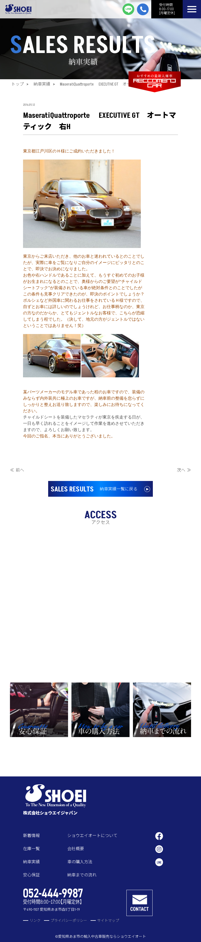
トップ (17, 84)
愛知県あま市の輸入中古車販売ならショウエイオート (102, 936)
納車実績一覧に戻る (94, 489)
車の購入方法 (79, 862)
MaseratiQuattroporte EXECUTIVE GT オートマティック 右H (113, 84)
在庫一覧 (31, 849)
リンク (35, 920)
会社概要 (75, 849)
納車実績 (42, 84)
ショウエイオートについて (92, 836)
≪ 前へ (17, 470)
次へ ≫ (184, 470)
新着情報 (31, 836)
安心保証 (31, 875)
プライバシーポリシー (69, 920)
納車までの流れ (82, 875)
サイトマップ (108, 920)
